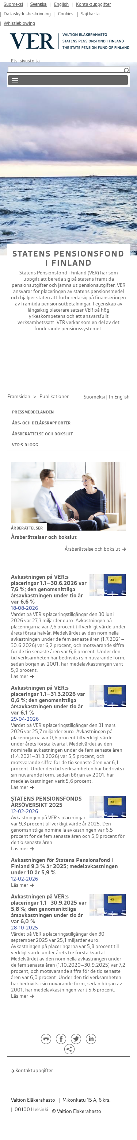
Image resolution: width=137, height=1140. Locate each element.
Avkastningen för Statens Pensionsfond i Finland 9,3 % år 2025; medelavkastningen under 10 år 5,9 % (64, 866)
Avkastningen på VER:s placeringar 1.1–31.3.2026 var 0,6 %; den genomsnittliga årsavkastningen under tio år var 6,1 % (48, 700)
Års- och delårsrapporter (41, 423)
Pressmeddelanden (33, 412)
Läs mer (19, 676)
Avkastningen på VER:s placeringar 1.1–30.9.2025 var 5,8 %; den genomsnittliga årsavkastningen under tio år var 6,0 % (49, 909)
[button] (126, 70)
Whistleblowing (19, 23)
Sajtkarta (90, 14)
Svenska (38, 4)
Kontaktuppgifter (93, 4)
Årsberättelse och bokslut (42, 434)
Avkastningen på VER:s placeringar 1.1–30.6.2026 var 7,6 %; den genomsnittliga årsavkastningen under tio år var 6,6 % (49, 589)
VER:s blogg (25, 445)
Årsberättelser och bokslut (44, 537)
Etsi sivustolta (25, 60)
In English (119, 397)
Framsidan (18, 396)
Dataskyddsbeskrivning (27, 14)
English (61, 4)
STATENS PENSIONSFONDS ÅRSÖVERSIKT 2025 (46, 802)
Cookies (65, 14)
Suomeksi (13, 4)
